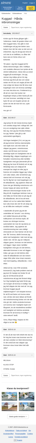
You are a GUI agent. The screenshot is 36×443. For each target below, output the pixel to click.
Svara (5, 27)
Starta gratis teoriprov (17, 417)
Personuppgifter (20, 433)
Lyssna (10, 437)
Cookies (30, 433)
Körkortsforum (9, 430)
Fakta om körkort (21, 430)
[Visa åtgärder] (32, 33)
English (25, 3)
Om (30, 430)
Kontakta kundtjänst (21, 437)
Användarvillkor (8, 433)
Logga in (32, 3)
